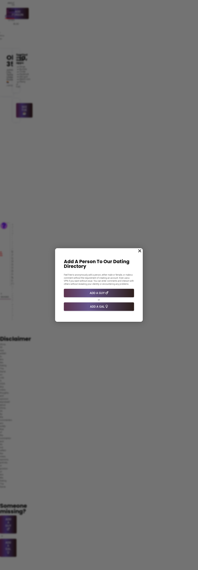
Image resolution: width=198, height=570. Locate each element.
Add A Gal (97, 307)
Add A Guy (97, 293)
